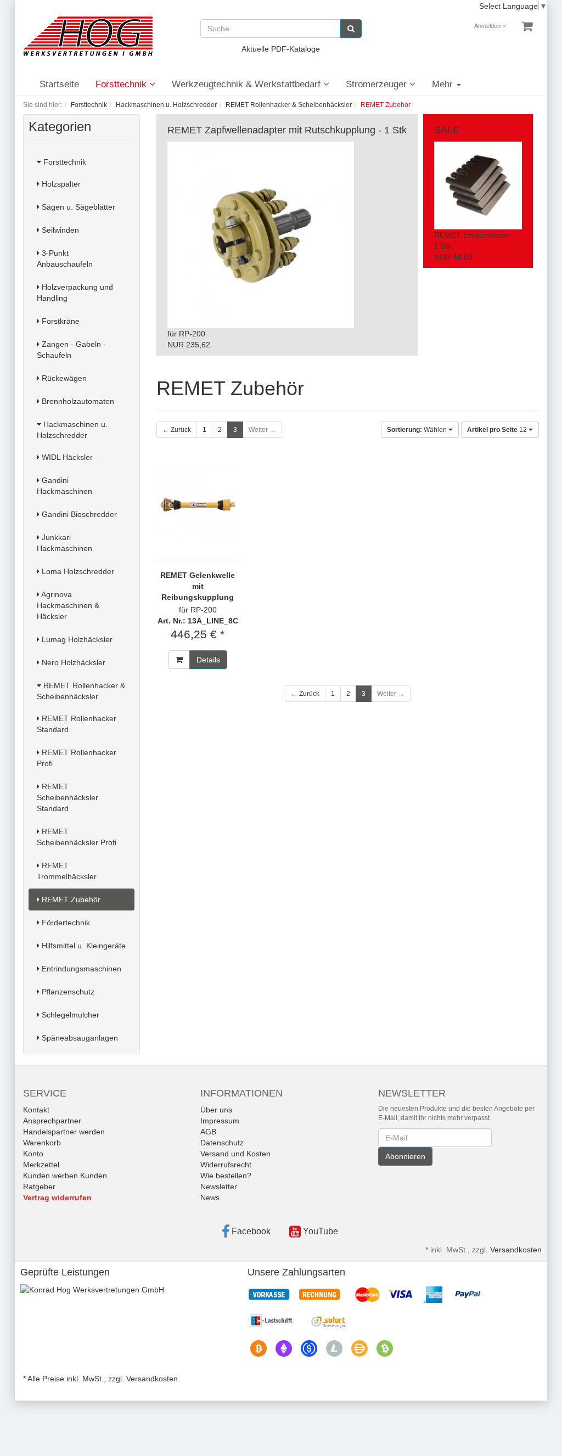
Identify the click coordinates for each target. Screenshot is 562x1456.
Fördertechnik (65, 922)
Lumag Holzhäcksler (76, 639)
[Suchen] (351, 28)
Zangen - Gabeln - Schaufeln (71, 349)
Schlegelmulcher (69, 1014)
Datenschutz (222, 1142)
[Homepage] (88, 36)
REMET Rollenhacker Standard (76, 724)
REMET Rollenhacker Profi (76, 758)
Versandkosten (516, 1249)
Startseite (59, 84)
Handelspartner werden (64, 1131)
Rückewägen (63, 378)
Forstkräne (60, 321)
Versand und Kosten (235, 1153)
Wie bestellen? (225, 1175)
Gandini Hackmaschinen (64, 486)
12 (498, 430)
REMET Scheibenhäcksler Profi (76, 837)
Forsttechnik (122, 84)
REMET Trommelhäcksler (67, 871)
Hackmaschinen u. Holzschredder (72, 430)
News (210, 1197)
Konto (33, 1153)
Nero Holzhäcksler (72, 662)
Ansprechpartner (52, 1120)
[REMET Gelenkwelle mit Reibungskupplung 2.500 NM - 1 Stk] (198, 505)
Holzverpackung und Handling (75, 292)
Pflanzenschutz (67, 991)
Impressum (219, 1120)
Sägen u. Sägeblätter (77, 207)
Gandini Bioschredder (78, 514)
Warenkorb (42, 1142)
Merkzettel (41, 1164)
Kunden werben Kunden (65, 1175)
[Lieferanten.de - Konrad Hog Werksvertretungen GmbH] (92, 1289)
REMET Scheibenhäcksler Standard (67, 797)
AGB (208, 1131)
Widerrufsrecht (225, 1164)
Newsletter (218, 1186)
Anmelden (488, 26)
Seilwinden (59, 230)
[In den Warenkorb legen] (179, 659)
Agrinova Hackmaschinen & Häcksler (68, 605)
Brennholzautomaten (77, 401)
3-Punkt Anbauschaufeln (65, 258)
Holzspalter (60, 183)
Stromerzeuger (377, 84)
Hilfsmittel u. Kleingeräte (83, 945)
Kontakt (36, 1109)
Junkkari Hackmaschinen (64, 543)
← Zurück (176, 430)
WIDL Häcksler (66, 457)
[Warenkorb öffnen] (527, 26)
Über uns (216, 1109)
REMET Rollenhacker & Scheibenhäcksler (81, 691)
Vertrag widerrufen (57, 1197)
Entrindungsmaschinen (80, 968)
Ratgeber (39, 1186)
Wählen (417, 430)
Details (208, 659)
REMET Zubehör (70, 899)
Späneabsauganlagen (79, 1037)
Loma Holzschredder (77, 571)
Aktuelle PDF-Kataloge (280, 48)
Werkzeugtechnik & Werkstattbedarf (247, 84)
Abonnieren (405, 1156)
